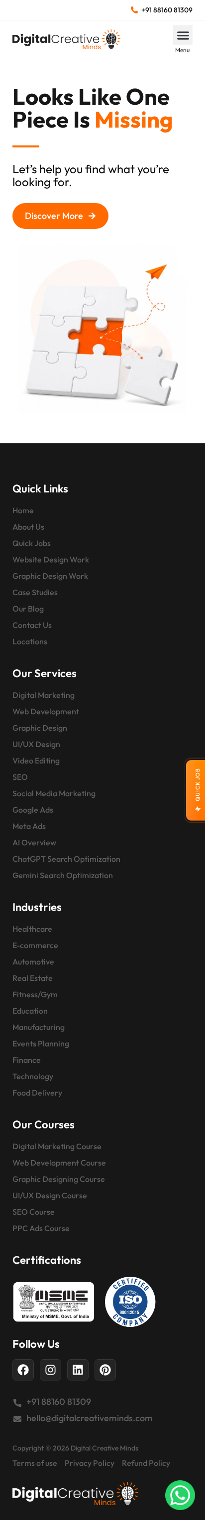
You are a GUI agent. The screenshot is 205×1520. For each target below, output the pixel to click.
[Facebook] (23, 1370)
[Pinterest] (105, 1370)
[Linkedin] (78, 1370)
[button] (183, 35)
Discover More (54, 215)
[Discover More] (92, 216)
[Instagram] (50, 1370)
